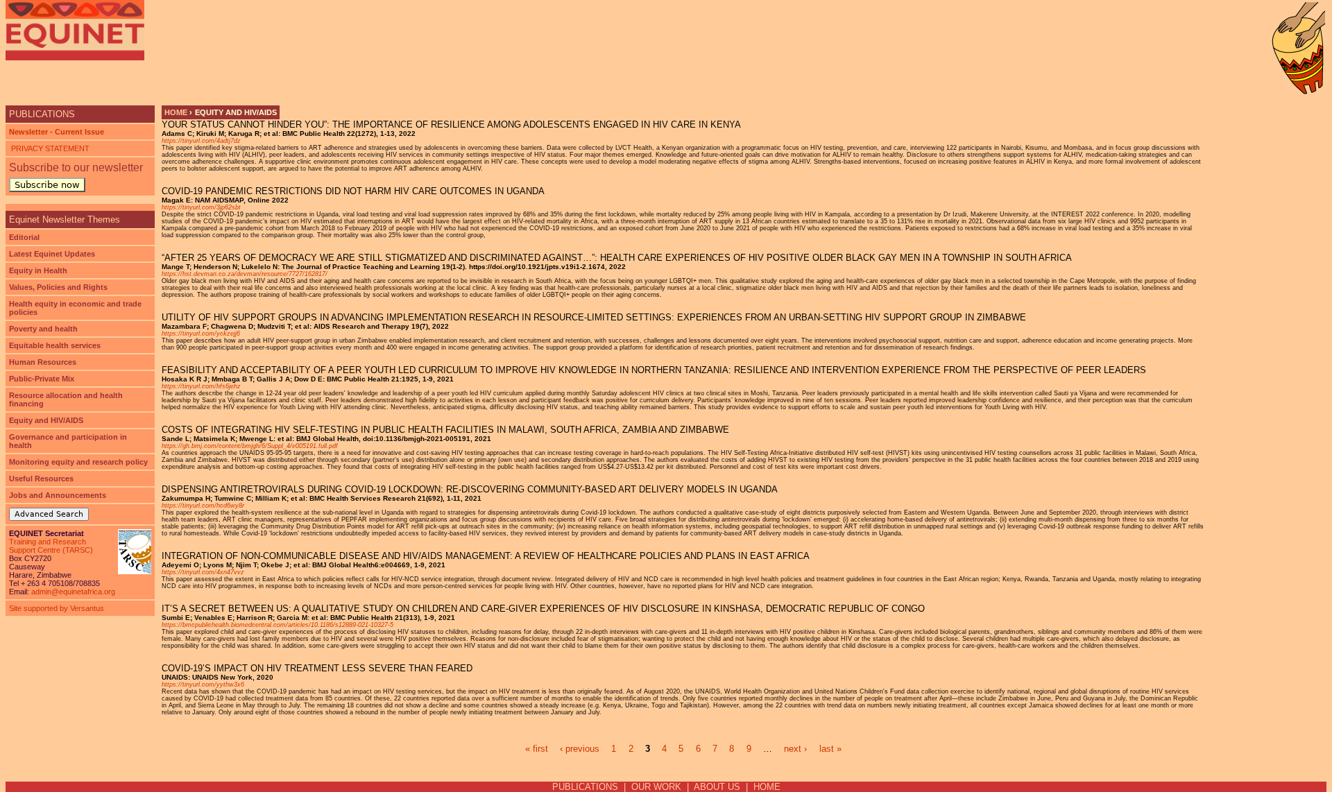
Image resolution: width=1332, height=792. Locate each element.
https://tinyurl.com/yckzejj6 (201, 333)
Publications (42, 114)
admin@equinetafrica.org (73, 591)
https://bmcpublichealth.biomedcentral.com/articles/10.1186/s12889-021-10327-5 (277, 624)
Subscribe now (47, 185)
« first (536, 748)
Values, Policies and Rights (58, 287)
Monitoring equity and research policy (78, 462)
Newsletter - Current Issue (56, 132)
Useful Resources (41, 478)
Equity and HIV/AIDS (46, 420)
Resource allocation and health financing (66, 399)
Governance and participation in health (68, 441)
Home (175, 112)
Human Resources (42, 362)
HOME (766, 787)
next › (795, 748)
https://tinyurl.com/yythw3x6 (203, 684)
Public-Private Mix (41, 379)
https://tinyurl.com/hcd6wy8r (203, 505)
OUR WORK (656, 787)
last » (830, 748)
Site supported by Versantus (56, 608)
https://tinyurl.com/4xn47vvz (203, 572)
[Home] (75, 30)
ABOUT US (717, 787)
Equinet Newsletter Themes (64, 219)
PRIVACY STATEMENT (49, 148)
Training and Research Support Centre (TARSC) (51, 545)
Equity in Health (38, 270)
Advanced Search (49, 514)
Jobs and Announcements (57, 495)
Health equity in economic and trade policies (75, 308)
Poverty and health (43, 329)
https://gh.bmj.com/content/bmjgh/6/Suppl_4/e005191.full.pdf (250, 445)
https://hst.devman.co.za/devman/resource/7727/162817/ (244, 273)
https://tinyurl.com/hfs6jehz (201, 386)
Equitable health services (55, 345)
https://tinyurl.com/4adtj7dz (201, 140)
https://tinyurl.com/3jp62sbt (201, 207)
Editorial (24, 237)
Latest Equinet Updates (52, 254)
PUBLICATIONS (585, 787)
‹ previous (579, 748)
